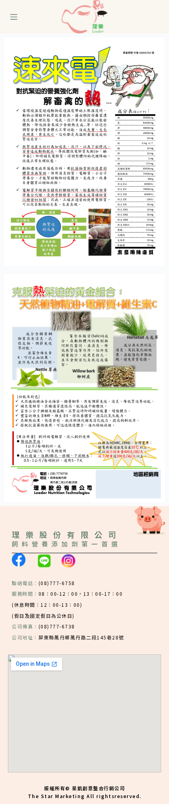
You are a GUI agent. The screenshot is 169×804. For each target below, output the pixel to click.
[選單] (13, 16)
